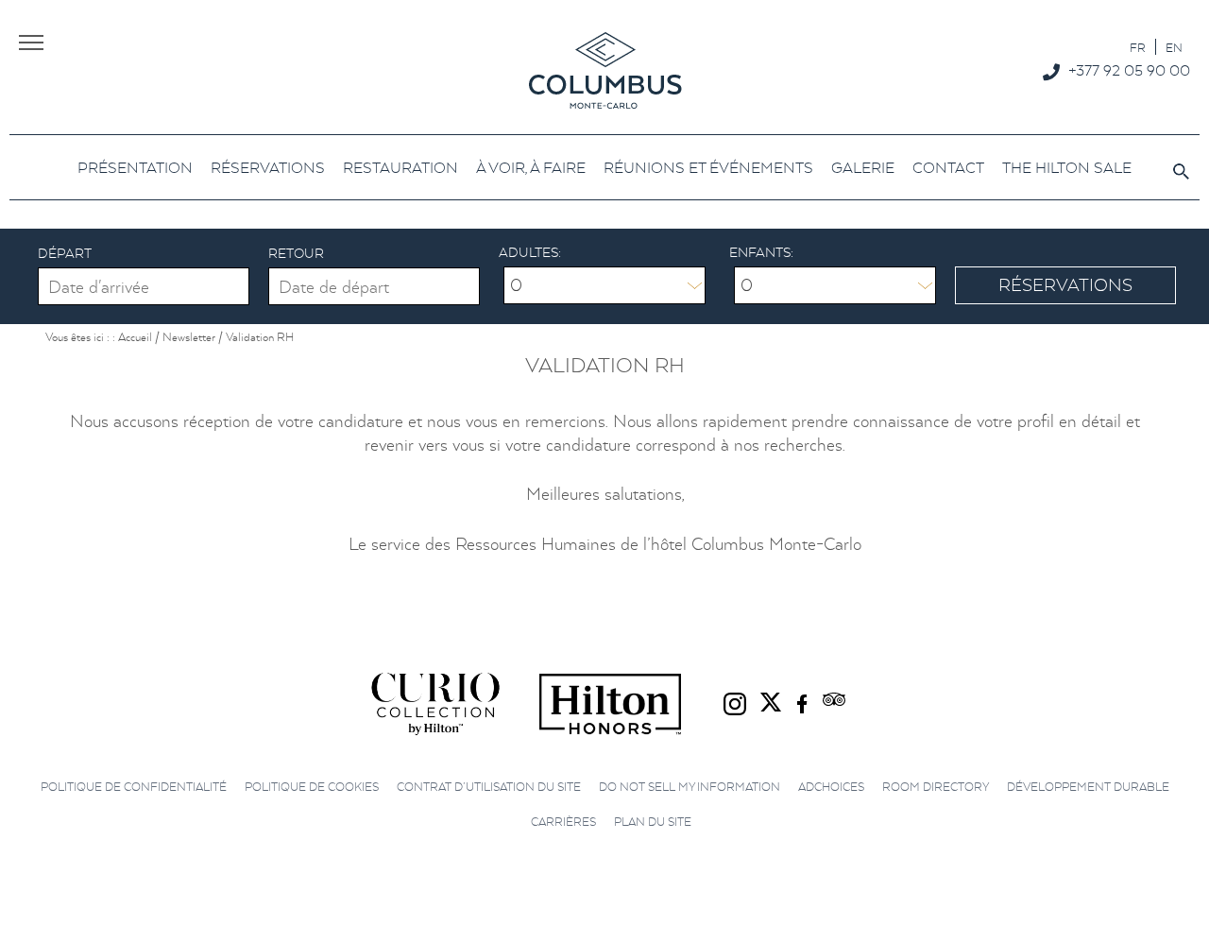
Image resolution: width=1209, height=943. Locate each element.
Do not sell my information (689, 787)
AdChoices (831, 787)
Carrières (563, 822)
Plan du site (652, 822)
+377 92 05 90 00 (1129, 70)
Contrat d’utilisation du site (489, 787)
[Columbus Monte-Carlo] (605, 69)
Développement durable (1088, 787)
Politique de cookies (312, 787)
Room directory (935, 787)
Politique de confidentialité (134, 787)
